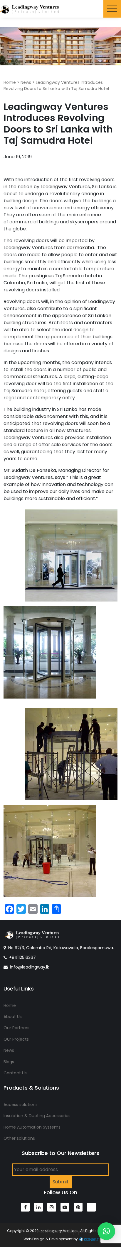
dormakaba (80, 247)
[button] (106, 1231)
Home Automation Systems (32, 1127)
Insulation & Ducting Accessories (37, 1116)
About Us (13, 1017)
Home (10, 82)
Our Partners (16, 1028)
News (26, 82)
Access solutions (21, 1104)
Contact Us (15, 1073)
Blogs (9, 1062)
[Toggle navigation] (112, 9)
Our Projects (16, 1039)
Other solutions (19, 1138)
